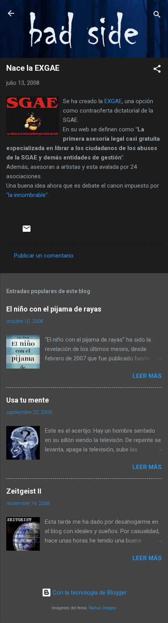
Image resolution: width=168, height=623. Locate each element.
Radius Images (102, 607)
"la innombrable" (27, 195)
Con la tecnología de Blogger (89, 592)
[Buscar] (157, 16)
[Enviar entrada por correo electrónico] (26, 231)
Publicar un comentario (43, 255)
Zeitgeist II (23, 491)
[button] (157, 70)
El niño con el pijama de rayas (53, 309)
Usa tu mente (27, 400)
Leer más (147, 376)
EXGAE (113, 101)
